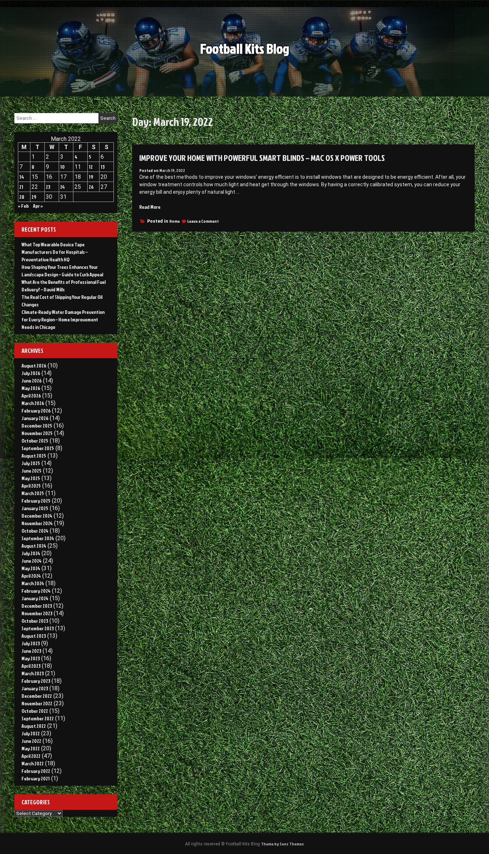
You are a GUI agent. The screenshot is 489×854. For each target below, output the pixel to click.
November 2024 (37, 523)
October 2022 (34, 710)
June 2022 (31, 740)
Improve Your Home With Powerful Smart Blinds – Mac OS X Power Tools (262, 158)
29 (34, 196)
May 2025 (30, 478)
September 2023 (37, 628)
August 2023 (33, 635)
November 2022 (36, 703)
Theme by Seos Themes (282, 844)
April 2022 (30, 755)
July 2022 (30, 733)
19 (91, 176)
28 (21, 196)
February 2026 (35, 410)
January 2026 (34, 418)
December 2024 (36, 515)
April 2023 (30, 665)
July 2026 (30, 373)
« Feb (23, 205)
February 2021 (35, 778)
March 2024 (32, 583)
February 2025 (35, 500)
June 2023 (31, 650)
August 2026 (33, 365)
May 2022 (30, 748)
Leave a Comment (203, 221)
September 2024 (37, 538)
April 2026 (31, 395)
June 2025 (31, 470)
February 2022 (35, 770)
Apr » (38, 205)
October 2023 (34, 620)
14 (21, 176)
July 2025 (30, 463)
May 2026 (30, 388)
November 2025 (37, 433)
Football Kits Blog (244, 48)
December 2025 (36, 425)
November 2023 (36, 613)
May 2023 (30, 658)
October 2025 (34, 440)
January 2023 (34, 688)
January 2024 (34, 598)
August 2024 (33, 545)
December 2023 (36, 605)
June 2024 (31, 560)
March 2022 (32, 763)
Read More (149, 206)
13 (103, 166)
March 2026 (32, 403)
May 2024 (30, 568)
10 (62, 166)
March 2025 (32, 493)
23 (48, 186)
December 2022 (36, 695)
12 (91, 166)
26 (91, 186)
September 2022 (37, 718)
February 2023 (35, 680)
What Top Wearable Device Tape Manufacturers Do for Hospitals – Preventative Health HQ (54, 252)
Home (174, 221)
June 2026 (31, 380)
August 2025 (33, 455)
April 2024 (31, 575)
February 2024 (35, 590)
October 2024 (34, 530)
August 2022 (33, 725)
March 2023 (32, 673)
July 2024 (30, 553)
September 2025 (37, 448)
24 (62, 186)
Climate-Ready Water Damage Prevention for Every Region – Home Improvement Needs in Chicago (63, 319)
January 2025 (34, 508)
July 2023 (30, 643)
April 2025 (31, 485)
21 (21, 186)
